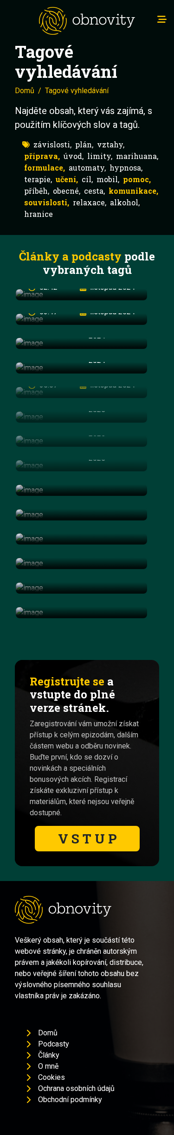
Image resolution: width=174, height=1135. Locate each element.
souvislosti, (46, 202)
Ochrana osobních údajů (76, 1088)
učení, (67, 179)
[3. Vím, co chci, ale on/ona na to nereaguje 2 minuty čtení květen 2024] (81, 514)
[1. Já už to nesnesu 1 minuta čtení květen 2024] (81, 490)
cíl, (87, 179)
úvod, (74, 156)
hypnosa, (126, 167)
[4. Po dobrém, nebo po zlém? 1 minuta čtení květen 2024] (81, 539)
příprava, (42, 156)
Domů (24, 90)
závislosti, (52, 144)
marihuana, (137, 156)
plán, (84, 144)
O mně (48, 1066)
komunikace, (133, 191)
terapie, (38, 179)
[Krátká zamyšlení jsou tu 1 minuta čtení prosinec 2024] (81, 612)
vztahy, (110, 144)
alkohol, (125, 202)
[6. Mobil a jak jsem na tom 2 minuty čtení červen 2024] (81, 588)
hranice (38, 214)
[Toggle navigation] (162, 19)
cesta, (94, 191)
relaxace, (89, 202)
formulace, (44, 167)
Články (48, 1055)
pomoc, (137, 179)
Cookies (51, 1077)
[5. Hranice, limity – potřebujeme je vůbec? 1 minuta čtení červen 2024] (81, 563)
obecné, (66, 191)
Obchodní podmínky (70, 1099)
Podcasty (53, 1044)
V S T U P (87, 838)
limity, (99, 156)
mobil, (108, 179)
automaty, (87, 167)
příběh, (36, 191)
